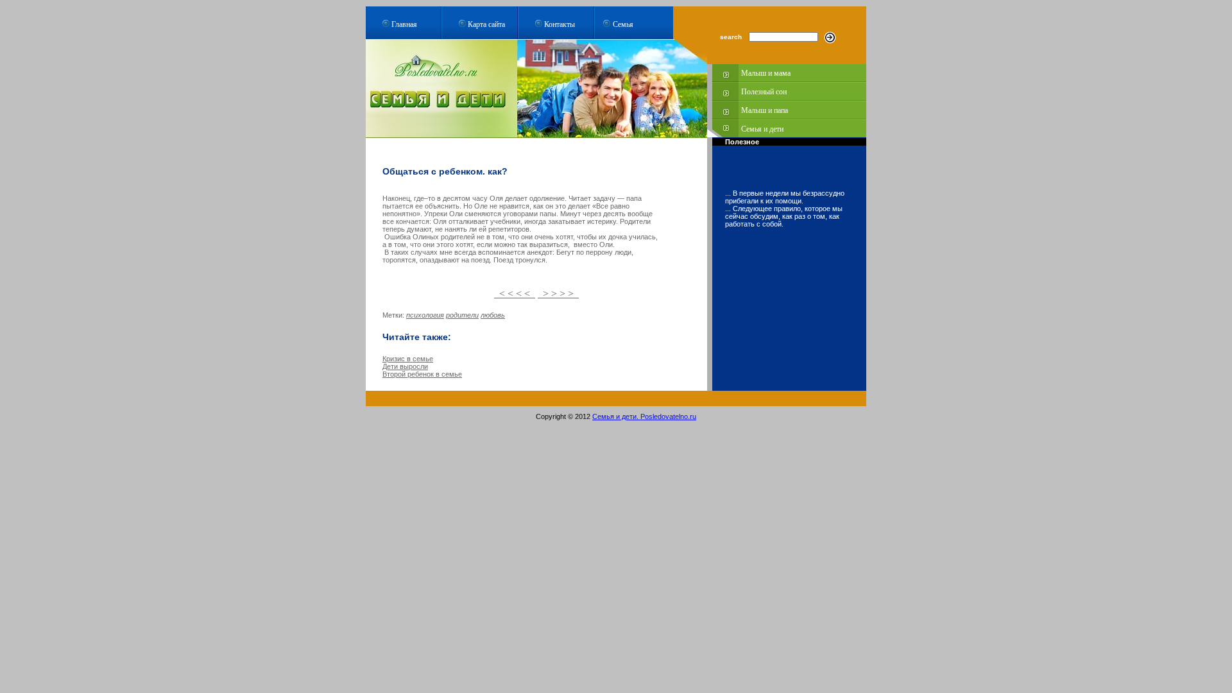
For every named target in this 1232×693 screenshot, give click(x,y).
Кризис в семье (407, 359)
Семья (623, 24)
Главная (404, 24)
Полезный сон (764, 91)
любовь (493, 315)
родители (462, 315)
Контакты (559, 24)
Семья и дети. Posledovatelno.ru (644, 416)
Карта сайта (486, 24)
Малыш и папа (764, 110)
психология (425, 315)
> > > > (558, 293)
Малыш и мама (766, 73)
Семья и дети (762, 128)
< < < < (514, 293)
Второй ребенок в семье (422, 374)
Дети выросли (405, 366)
